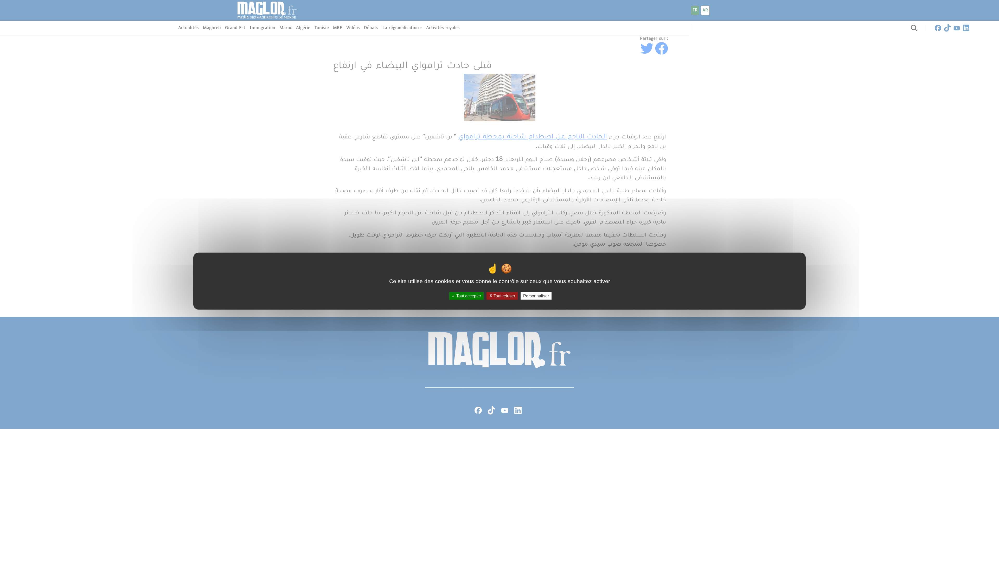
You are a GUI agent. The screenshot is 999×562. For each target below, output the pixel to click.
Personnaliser (536, 295)
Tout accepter (468, 295)
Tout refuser (503, 295)
